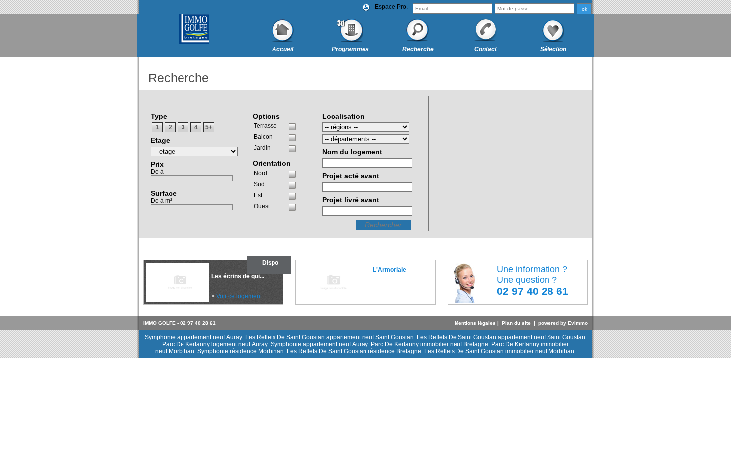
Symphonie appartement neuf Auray (193, 337)
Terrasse (265, 125)
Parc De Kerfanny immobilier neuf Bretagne (429, 344)
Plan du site (516, 323)
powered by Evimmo (563, 323)
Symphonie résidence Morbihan (240, 351)
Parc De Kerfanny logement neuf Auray (215, 344)
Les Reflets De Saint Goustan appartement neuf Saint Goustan (329, 337)
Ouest (262, 206)
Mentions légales (475, 323)
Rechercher (383, 225)
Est (258, 195)
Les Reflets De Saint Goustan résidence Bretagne (354, 351)
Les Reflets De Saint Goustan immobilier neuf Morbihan (499, 351)
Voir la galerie (391, 276)
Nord (260, 173)
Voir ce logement (239, 296)
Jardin (262, 147)
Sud (259, 184)
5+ (208, 127)
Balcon (263, 136)
